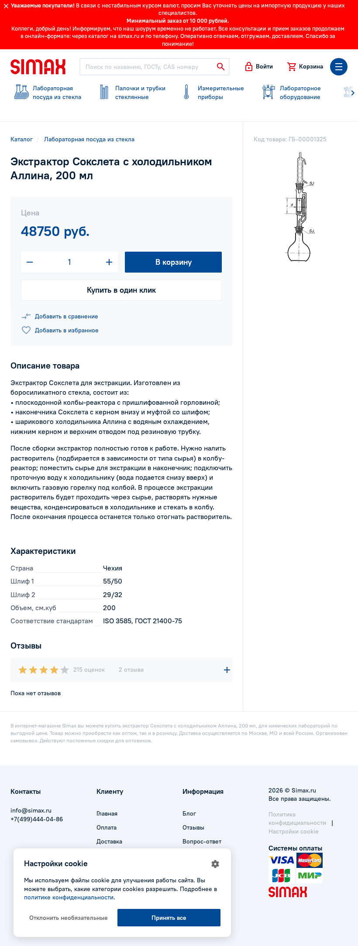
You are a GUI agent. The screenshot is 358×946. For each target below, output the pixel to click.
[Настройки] (215, 864)
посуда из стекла (57, 92)
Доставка (109, 841)
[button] (258, 66)
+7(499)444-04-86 (36, 819)
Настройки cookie (293, 831)
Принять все (168, 918)
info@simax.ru (31, 810)
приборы (221, 92)
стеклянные (140, 92)
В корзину (173, 262)
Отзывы (193, 827)
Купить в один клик (121, 290)
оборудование (300, 92)
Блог (189, 813)
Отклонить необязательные (68, 918)
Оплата (106, 827)
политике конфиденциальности (69, 897)
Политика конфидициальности (297, 818)
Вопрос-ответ (201, 841)
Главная (106, 813)
